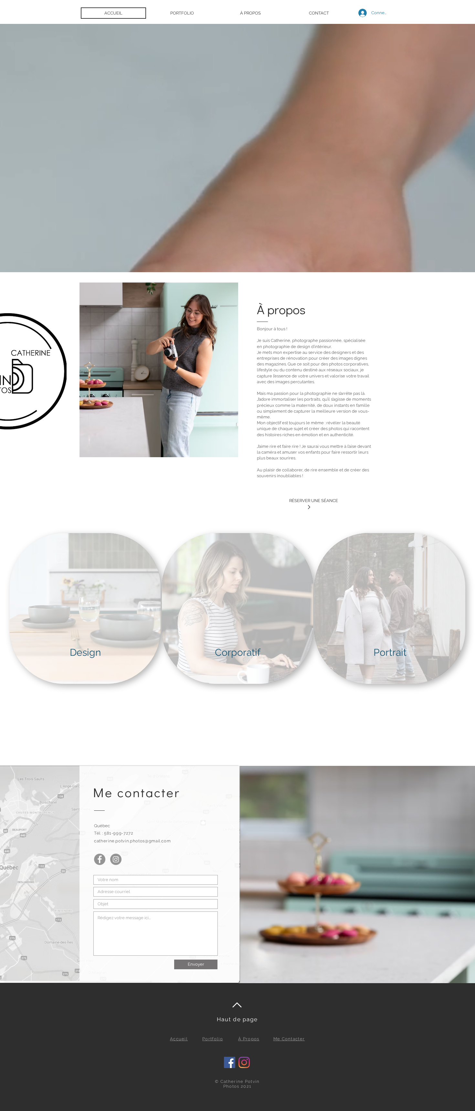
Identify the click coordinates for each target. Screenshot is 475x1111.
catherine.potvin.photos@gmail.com (132, 840)
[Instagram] (115, 859)
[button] (182, 13)
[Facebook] (99, 859)
